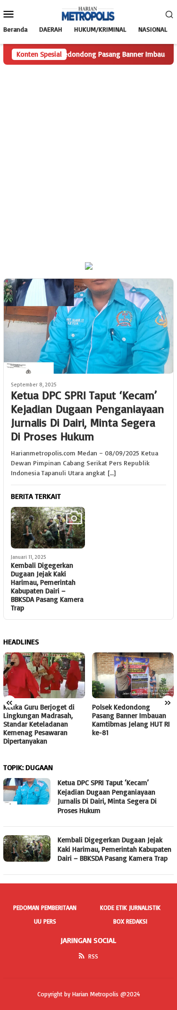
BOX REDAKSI (130, 921)
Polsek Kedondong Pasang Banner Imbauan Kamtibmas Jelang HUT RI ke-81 (131, 720)
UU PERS (45, 921)
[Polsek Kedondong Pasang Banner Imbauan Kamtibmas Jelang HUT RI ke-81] (133, 675)
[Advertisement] (88, 158)
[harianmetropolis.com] (88, 13)
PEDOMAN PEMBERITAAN (44, 907)
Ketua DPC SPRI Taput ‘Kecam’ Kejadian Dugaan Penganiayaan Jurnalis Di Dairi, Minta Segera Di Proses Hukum (87, 415)
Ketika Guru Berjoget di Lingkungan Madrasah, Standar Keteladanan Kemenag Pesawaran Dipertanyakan (39, 724)
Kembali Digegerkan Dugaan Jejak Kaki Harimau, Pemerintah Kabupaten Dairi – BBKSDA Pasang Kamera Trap (47, 586)
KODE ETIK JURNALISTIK (130, 907)
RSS (93, 956)
